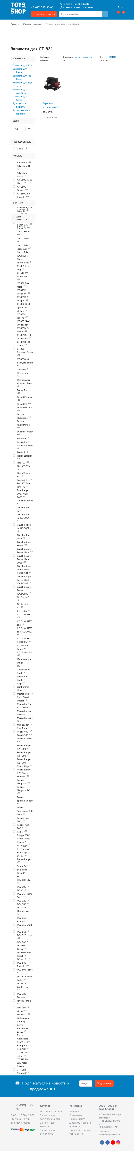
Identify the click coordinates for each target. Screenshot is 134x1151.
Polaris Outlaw (24, 740)
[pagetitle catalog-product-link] (52, 83)
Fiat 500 (23, 462)
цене (78, 57)
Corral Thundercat (24, 261)
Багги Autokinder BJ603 (22, 1028)
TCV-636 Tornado (23, 965)
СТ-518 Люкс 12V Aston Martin (24, 1063)
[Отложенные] (115, 14)
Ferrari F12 (24, 452)
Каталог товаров (45, 14)
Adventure (24, 162)
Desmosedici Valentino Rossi (24, 383)
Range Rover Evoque (23, 840)
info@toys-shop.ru (20, 1123)
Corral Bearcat (24, 233)
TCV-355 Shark (24, 926)
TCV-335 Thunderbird (23, 911)
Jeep (21, 683)
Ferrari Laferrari (24, 457)
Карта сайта (76, 1134)
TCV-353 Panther (22, 920)
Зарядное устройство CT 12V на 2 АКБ (51, 105)
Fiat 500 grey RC (23, 475)
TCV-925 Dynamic (23, 996)
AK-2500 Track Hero (24, 182)
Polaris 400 (24, 731)
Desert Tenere (24, 374)
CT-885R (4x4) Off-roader (24, 337)
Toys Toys (23, 1007)
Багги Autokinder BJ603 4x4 (23, 1038)
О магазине (66, 4)
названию (87, 57)
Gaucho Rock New (24, 537)
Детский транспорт (51, 1111)
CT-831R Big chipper (23, 299)
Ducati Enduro (24, 398)
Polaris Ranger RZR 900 (24, 754)
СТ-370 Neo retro (23, 1054)
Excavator (23, 442)
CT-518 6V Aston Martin (23, 276)
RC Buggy (23, 845)
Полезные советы (79, 1130)
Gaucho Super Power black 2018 (24, 559)
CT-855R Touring (22, 316)
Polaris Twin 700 (23, 820)
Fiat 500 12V (23, 467)
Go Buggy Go (23, 598)
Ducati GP (24, 404)
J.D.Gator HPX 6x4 (24, 623)
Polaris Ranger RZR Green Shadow (24, 773)
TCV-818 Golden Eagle (23, 986)
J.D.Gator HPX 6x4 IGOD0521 (25, 631)
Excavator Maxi (25, 446)
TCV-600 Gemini (22, 947)
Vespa (21, 1011)
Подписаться (104, 1083)
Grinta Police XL (23, 606)
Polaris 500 (24, 735)
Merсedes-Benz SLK (25, 720)
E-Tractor (23, 438)
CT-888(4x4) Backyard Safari (25, 362)
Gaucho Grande (25, 502)
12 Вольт (22, 209)
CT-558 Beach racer (24, 285)
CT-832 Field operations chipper (23, 307)
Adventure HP (24, 167)
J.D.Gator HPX (24, 615)
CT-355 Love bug (23, 268)
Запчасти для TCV (22, 65)
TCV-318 (23, 890)
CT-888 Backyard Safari (25, 352)
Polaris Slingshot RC (23, 790)
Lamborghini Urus (23, 689)
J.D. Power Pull (24, 653)
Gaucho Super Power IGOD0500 (24, 590)
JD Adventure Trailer (24, 661)
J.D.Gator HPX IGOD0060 (24, 640)
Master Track (25, 693)
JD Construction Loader (23, 669)
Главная (15, 24)
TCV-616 (23, 959)
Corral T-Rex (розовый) (24, 247)
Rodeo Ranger (24, 860)
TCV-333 (23, 904)
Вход (120, 7)
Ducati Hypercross (24, 416)
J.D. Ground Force (23, 647)
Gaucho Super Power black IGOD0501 (24, 569)
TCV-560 (23, 942)
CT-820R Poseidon (23, 292)
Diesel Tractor (24, 391)
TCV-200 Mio (24, 881)
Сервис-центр (82, 4)
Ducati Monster (25, 433)
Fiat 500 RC (25, 480)
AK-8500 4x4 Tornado (23, 195)
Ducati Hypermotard (24, 424)
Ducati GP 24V (24, 408)
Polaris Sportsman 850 (25, 800)
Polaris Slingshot (23, 782)
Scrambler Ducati (22, 871)
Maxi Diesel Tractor (23, 699)
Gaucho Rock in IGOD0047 (24, 517)
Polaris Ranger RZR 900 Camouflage (24, 762)
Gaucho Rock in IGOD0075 (24, 528)
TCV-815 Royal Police (24, 978)
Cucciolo (22, 369)
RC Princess (24, 849)
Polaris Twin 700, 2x (23, 827)
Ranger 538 (24, 835)
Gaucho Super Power (24, 544)
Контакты (88, 7)
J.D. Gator (24, 611)
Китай (21, 226)
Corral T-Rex (23, 239)
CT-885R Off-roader (24, 344)
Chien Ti (22, 148)
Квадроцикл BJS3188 (23, 1047)
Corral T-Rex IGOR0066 (23, 254)
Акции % (74, 1111)
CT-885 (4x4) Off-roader (24, 323)
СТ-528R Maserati (23, 1071)
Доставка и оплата (70, 7)
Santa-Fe (22, 866)
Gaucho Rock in (24, 509)
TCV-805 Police (25, 971)
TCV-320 (23, 900)
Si (19, 876)
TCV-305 (23, 887)
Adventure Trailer (22, 175)
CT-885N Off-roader (24, 330)
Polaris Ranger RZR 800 (24, 747)
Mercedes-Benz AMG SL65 (25, 706)
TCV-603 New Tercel (24, 954)
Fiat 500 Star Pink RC (23, 485)
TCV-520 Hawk (25, 936)
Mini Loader (24, 724)
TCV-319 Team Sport (24, 896)
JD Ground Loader (22, 678)
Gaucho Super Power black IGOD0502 (24, 580)
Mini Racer (24, 728)
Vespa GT (23, 1014)
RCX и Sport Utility (23, 854)
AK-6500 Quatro (22, 189)
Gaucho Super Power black (25, 551)
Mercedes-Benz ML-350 (25, 713)
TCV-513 (23, 931)
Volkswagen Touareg (23, 1020)
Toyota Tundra (24, 1002)
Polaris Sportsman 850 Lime (25, 811)
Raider (22, 831)
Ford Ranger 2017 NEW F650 (23, 493)
